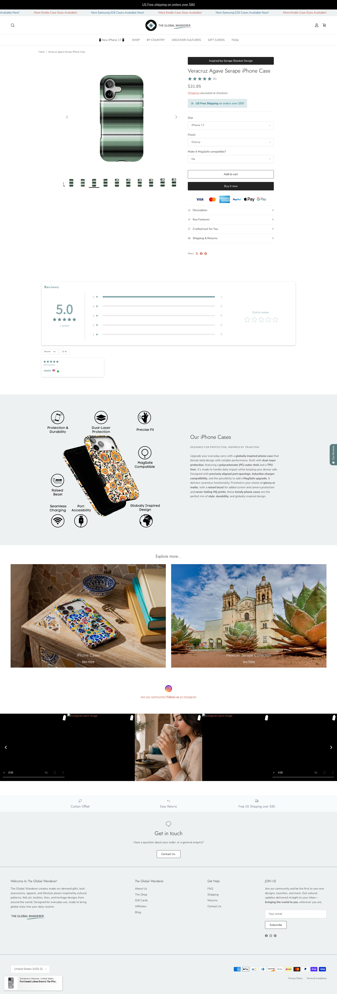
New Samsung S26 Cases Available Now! (77, 13)
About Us (141, 889)
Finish (191, 135)
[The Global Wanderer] (168, 25)
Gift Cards (141, 900)
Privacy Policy (295, 978)
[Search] (13, 25)
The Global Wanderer (30, 978)
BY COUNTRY (156, 40)
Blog (138, 912)
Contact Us (214, 906)
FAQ (210, 889)
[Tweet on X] (197, 253)
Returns (212, 900)
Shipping (193, 93)
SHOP (136, 40)
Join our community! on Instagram (168, 697)
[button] (157, 297)
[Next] (331, 747)
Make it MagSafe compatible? (207, 152)
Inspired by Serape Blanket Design (231, 61)
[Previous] (6, 747)
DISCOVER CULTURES (186, 40)
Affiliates (141, 906)
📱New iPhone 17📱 (111, 40)
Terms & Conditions (316, 978)
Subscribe (276, 925)
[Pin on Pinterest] (205, 253)
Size (190, 118)
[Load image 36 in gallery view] (121, 115)
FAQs (235, 40)
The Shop (141, 895)
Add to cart (231, 174)
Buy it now (231, 186)
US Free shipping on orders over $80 (168, 4)
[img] (200, 79)
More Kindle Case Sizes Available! (139, 13)
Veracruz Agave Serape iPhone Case (66, 51)
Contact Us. (168, 854)
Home (42, 51)
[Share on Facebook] (201, 253)
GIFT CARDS (216, 40)
